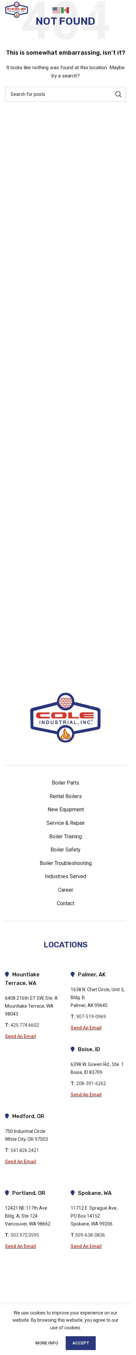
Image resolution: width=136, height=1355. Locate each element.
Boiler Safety (66, 850)
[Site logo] (16, 9)
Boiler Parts (65, 783)
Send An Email (20, 1036)
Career (65, 890)
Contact (92, 10)
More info (47, 1343)
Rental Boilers (66, 796)
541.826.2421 (25, 1150)
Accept (80, 1343)
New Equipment (66, 809)
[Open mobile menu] (120, 9)
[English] (56, 10)
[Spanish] (65, 10)
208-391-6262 (92, 1083)
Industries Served (65, 876)
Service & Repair (66, 823)
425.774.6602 (25, 1025)
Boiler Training (65, 836)
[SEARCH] (118, 94)
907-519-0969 (91, 1016)
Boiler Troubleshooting (66, 863)
